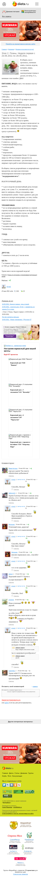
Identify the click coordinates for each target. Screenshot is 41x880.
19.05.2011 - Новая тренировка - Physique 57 (16, 319)
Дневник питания (12, 11)
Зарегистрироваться (11, 700)
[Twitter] (4, 785)
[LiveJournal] (8, 785)
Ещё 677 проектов (11, 354)
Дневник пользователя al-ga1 (25, 49)
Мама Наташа (13, 468)
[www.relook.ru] (20, 861)
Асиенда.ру (28, 851)
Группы (30, 773)
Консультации (17, 776)
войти (7, 703)
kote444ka (12, 671)
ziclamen (11, 600)
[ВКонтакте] (11, 785)
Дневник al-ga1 (7, 301)
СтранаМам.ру (15, 839)
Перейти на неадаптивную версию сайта (20, 44)
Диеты (11, 773)
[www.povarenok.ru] (29, 838)
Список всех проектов (20, 874)
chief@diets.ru (17, 807)
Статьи (17, 773)
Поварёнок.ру (29, 839)
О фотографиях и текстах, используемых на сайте (18, 813)
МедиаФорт (6, 802)
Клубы (4, 776)
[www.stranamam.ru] (14, 838)
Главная (4, 49)
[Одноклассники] (15, 785)
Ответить (11, 476)
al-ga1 (9, 286)
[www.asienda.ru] (28, 849)
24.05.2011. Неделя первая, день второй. (15, 304)
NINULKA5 (12, 493)
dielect (11, 574)
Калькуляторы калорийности (30, 11)
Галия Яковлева (7, 807)
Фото (9, 776)
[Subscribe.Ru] (19, 785)
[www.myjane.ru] (13, 849)
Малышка (12, 524)
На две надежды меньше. (10, 317)
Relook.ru (20, 863)
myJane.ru (13, 851)
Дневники (11, 49)
